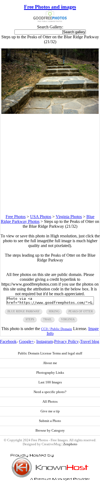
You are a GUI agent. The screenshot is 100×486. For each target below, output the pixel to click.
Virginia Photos (69, 216)
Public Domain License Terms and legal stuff (50, 353)
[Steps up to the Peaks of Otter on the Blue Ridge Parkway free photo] (50, 112)
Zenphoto (70, 444)
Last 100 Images (50, 382)
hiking (54, 311)
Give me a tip (50, 411)
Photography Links (50, 373)
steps (30, 319)
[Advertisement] (50, 164)
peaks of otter (81, 311)
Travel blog (89, 341)
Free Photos (16, 216)
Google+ (26, 341)
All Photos (50, 401)
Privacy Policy (66, 341)
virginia (68, 319)
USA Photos (40, 216)
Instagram (44, 341)
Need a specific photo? (50, 392)
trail (47, 319)
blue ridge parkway (23, 311)
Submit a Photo (50, 421)
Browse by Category (50, 430)
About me (50, 363)
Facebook (8, 341)
